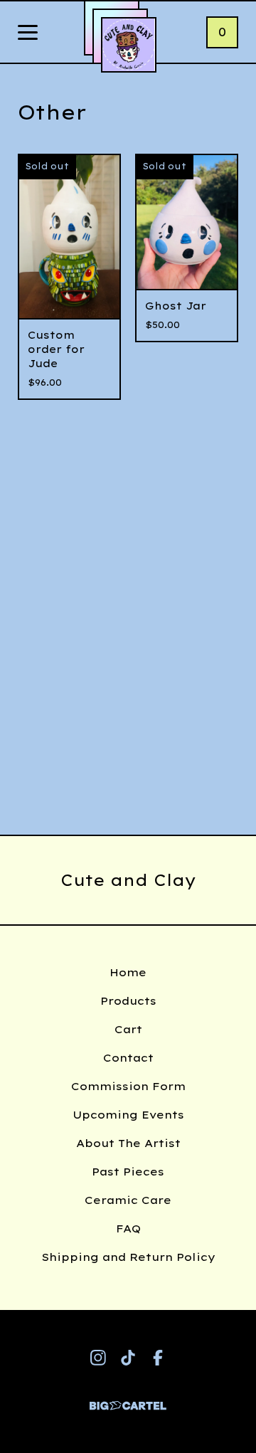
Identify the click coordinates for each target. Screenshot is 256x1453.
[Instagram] (98, 1357)
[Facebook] (158, 1357)
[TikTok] (128, 1357)
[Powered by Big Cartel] (128, 1399)
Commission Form (128, 1086)
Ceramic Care (128, 1200)
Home (128, 972)
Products (128, 1001)
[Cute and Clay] (128, 45)
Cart (128, 1029)
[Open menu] (28, 33)
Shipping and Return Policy (128, 1257)
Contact (128, 1057)
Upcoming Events (128, 1114)
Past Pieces (128, 1171)
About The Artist (128, 1143)
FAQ (128, 1228)
